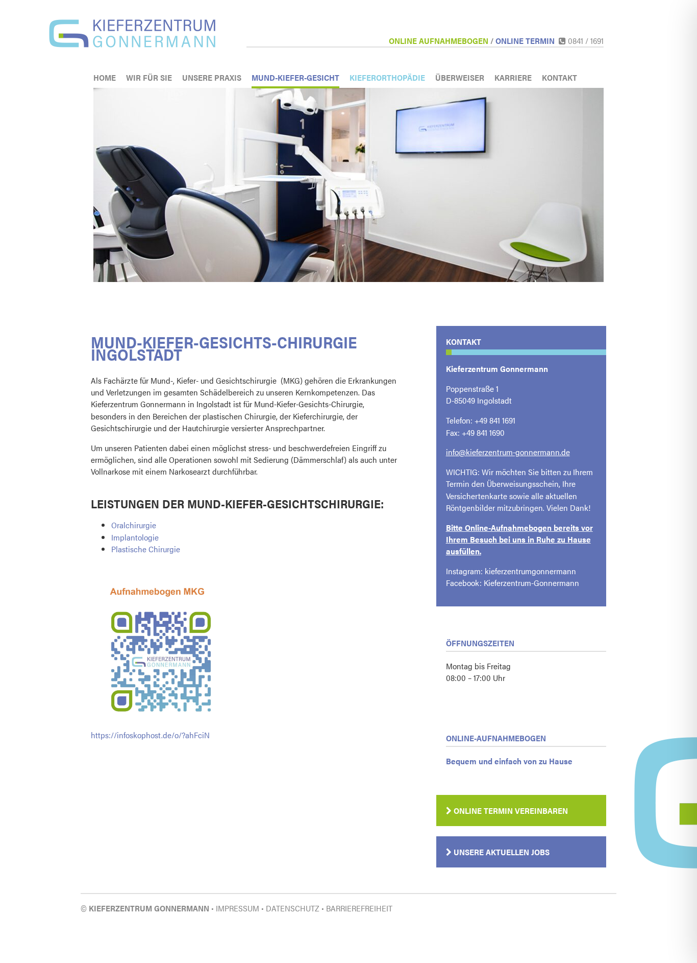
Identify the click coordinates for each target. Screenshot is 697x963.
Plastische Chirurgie (145, 549)
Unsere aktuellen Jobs (501, 852)
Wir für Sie (149, 77)
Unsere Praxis (211, 77)
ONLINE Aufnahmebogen (438, 40)
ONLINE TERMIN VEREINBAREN (510, 810)
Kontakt (559, 77)
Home (104, 77)
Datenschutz (292, 908)
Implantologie (135, 537)
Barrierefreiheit (359, 908)
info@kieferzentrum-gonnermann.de (508, 452)
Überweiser (459, 77)
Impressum (237, 908)
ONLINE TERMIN (525, 40)
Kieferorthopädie (387, 77)
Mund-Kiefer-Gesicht (295, 77)
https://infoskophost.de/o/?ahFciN (150, 735)
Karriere (513, 77)
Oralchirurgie (133, 525)
